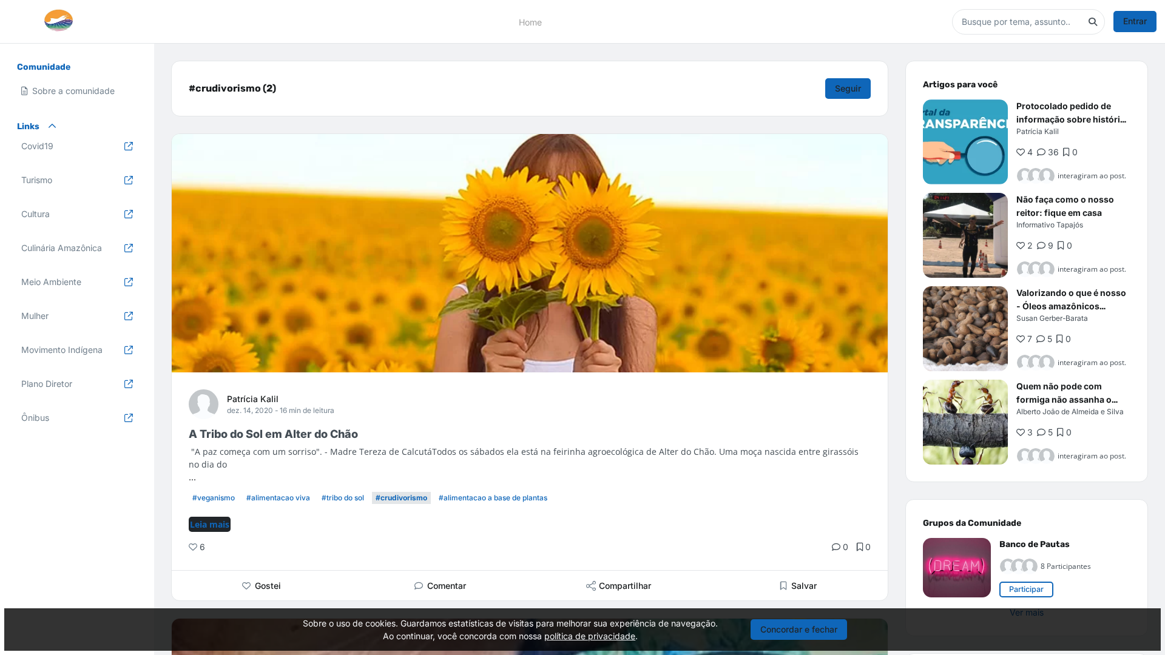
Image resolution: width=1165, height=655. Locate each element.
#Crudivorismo (401, 497)
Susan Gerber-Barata (1052, 318)
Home (530, 21)
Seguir (848, 88)
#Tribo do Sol (343, 497)
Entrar (1135, 21)
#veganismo (213, 497)
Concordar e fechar (798, 629)
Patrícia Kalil (253, 399)
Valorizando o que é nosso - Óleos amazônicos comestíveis (1071, 305)
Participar (1026, 589)
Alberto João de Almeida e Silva (1070, 411)
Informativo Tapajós (1049, 224)
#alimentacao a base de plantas (493, 497)
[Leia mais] (965, 141)
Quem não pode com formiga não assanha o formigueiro (1064, 399)
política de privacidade (589, 636)
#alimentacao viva (278, 497)
